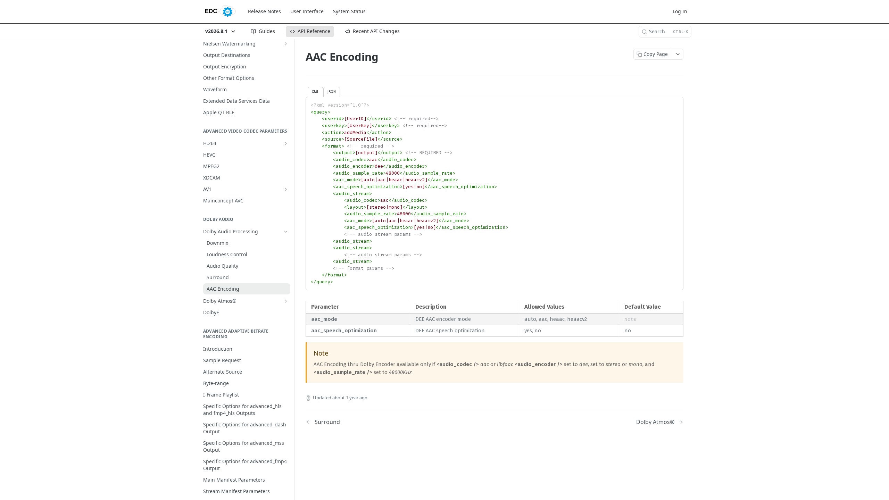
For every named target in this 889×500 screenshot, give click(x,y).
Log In (680, 11)
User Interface (307, 11)
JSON (331, 91)
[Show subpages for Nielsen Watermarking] (286, 44)
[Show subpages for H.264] (286, 143)
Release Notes (264, 11)
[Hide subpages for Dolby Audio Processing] (286, 231)
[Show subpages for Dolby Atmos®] (286, 301)
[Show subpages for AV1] (286, 189)
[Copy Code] (674, 102)
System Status (349, 11)
